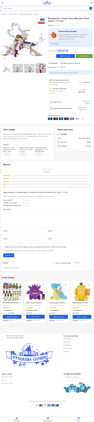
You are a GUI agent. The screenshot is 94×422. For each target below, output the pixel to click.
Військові (6, 305)
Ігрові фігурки (12, 14)
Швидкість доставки (10, 203)
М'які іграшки (67, 339)
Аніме (36, 14)
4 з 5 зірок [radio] (28, 200)
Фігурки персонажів (25, 14)
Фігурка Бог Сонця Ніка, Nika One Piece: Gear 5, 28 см (9, 149)
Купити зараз (84, 56)
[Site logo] (47, 3)
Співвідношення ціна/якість (12, 205)
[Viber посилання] (64, 67)
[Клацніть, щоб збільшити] (5, 59)
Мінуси (50, 231)
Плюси (5, 231)
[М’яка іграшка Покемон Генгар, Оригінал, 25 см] (35, 291)
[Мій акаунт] (92, 3)
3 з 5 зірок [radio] (26, 200)
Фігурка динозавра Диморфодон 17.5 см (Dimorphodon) (41, 149)
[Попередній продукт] (87, 14)
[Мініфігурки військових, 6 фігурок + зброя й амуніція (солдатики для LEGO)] (12, 291)
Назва (5, 239)
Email (50, 239)
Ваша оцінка (8, 200)
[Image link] (31, 355)
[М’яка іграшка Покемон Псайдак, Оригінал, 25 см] (82, 291)
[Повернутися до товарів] (90, 14)
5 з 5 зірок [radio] (29, 200)
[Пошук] (90, 8)
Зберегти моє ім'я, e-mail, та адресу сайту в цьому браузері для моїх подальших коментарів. (35, 247)
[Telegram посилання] (62, 67)
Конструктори (67, 348)
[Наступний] (92, 14)
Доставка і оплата (7, 377)
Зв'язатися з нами (7, 383)
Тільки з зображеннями (63, 263)
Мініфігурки (66, 342)
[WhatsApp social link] (60, 67)
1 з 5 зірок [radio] (23, 200)
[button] (3, 39)
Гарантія (4, 380)
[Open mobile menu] (2, 3)
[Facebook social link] (57, 67)
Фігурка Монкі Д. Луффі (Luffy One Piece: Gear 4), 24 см (26, 149)
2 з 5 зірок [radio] (25, 200)
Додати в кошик (65, 56)
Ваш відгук (7, 209)
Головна (3, 14)
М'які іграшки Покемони (33, 305)
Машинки (66, 351)
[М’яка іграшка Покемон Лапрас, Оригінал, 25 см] (58, 291)
